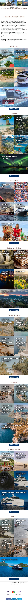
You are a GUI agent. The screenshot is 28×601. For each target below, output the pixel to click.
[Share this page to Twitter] (19, 599)
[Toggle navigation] (1, 13)
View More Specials (14, 108)
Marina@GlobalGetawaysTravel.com (19, 8)
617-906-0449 (6, 8)
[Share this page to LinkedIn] (14, 599)
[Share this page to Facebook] (8, 599)
